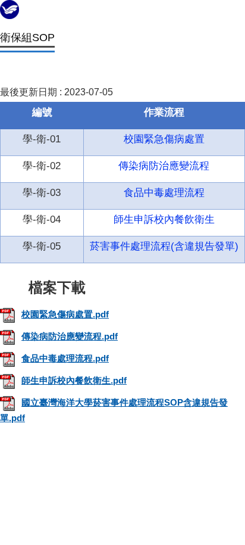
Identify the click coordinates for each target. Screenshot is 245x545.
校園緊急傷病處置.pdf (65, 314)
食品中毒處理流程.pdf (65, 358)
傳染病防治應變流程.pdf (69, 336)
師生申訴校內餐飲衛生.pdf (74, 380)
